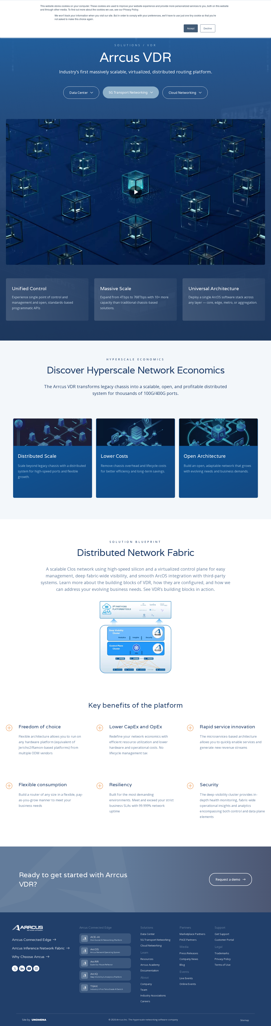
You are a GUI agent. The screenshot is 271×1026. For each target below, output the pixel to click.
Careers (145, 1001)
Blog (182, 964)
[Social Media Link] (15, 968)
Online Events (188, 984)
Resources (146, 959)
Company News (189, 959)
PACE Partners (188, 940)
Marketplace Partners (192, 934)
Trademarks (222, 953)
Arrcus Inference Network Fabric (38, 948)
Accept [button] (190, 28)
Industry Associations (153, 995)
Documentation (149, 970)
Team (143, 989)
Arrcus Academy (150, 964)
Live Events (186, 978)
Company (146, 984)
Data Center (147, 934)
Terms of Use (223, 964)
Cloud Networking (150, 945)
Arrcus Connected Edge (31, 940)
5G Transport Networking (155, 940)
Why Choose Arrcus (28, 957)
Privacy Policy (223, 959)
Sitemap (244, 1020)
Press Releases (189, 953)
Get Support (222, 934)
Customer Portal (224, 940)
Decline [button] (208, 28)
